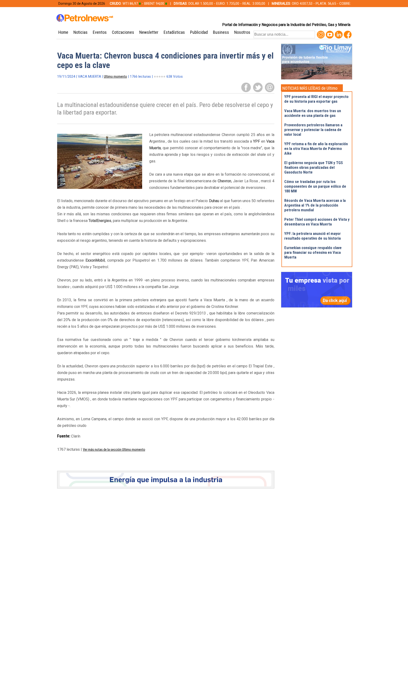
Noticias (80, 32)
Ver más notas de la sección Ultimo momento (114, 449)
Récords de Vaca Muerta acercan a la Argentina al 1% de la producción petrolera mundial (315, 205)
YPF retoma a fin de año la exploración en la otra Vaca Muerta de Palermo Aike (316, 148)
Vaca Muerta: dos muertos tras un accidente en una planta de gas (312, 113)
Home (63, 32)
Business (221, 32)
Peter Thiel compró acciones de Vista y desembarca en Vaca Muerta (316, 221)
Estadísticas (174, 32)
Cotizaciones (123, 32)
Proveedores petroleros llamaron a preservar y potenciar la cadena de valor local (313, 130)
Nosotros (242, 32)
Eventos (100, 32)
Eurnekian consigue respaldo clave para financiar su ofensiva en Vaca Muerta (313, 252)
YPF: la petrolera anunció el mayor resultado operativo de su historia (312, 236)
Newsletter (148, 32)
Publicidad (199, 32)
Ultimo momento (115, 76)
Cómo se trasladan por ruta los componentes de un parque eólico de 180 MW (315, 186)
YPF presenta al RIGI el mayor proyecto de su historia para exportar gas (316, 99)
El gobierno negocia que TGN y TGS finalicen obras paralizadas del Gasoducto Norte (313, 167)
